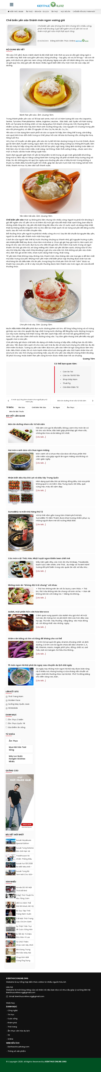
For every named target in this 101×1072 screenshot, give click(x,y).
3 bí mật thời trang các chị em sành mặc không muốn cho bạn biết (24, 923)
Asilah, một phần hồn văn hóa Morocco (28, 612)
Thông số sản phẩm (17, 1051)
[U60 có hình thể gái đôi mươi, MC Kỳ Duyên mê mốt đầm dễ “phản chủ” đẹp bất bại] (11, 906)
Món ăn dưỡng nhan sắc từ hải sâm (71, 401)
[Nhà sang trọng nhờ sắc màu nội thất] (11, 952)
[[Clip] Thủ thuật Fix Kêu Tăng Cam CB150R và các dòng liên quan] (11, 896)
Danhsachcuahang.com (18, 1047)
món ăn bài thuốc (16, 411)
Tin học (11, 1015)
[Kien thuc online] (50, 4)
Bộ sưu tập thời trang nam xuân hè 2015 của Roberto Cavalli (23, 915)
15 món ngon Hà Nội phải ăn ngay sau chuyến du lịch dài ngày (40, 665)
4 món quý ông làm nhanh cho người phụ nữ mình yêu (29, 401)
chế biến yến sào (39, 407)
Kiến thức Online (16, 11)
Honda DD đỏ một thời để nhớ (24, 889)
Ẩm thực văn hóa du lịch (19, 1031)
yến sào (27, 119)
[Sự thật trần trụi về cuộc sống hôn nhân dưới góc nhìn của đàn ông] (11, 930)
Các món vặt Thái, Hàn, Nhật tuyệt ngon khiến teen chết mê (39, 558)
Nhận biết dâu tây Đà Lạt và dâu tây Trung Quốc (33, 478)
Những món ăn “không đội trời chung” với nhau (32, 585)
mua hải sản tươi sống (17, 748)
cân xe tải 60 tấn (71, 376)
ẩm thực (70, 407)
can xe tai (68, 372)
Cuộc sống (12, 1019)
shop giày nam (70, 380)
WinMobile (13, 708)
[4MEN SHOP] (20, 802)
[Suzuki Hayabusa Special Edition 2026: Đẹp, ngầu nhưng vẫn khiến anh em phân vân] (11, 841)
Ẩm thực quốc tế (16, 724)
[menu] (11, 5)
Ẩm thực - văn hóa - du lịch (37, 11)
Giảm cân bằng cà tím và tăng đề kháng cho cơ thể (35, 639)
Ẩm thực (54, 11)
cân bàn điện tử (71, 387)
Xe (9, 1035)
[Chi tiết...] (41, 437)
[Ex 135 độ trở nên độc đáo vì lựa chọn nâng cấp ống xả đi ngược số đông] (11, 935)
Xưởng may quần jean (19, 704)
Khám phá (12, 1023)
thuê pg (66, 383)
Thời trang (12, 1027)
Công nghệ (13, 1011)
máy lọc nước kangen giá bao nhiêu (17, 759)
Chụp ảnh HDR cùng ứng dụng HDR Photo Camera (24, 961)
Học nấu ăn (65, 11)
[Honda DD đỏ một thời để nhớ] (11, 889)
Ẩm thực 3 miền (15, 720)
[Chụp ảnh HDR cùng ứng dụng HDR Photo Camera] (11, 960)
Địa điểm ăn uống (16, 727)
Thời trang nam (15, 697)
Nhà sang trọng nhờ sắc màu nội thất (23, 953)
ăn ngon (56, 407)
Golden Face (14, 700)
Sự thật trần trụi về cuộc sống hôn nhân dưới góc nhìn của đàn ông (24, 931)
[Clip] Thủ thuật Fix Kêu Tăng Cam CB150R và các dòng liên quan (25, 900)
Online (10, 1039)
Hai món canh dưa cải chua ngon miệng (28, 450)
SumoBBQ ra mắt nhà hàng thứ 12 (25, 512)
